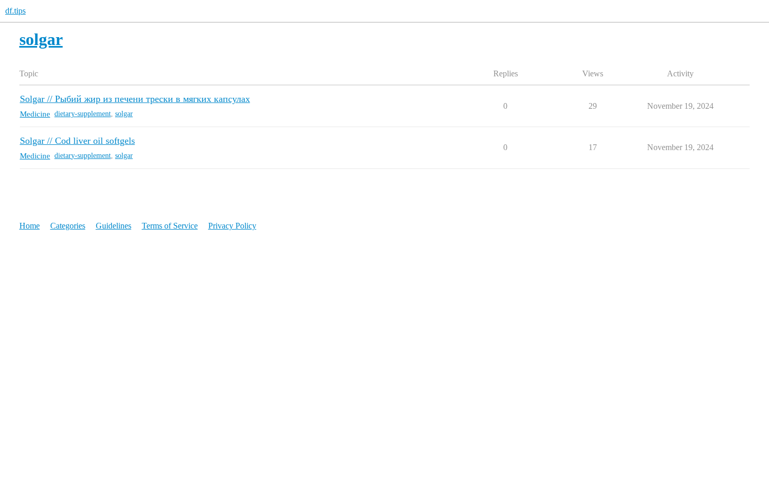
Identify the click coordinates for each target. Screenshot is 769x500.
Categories (67, 225)
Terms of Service (170, 225)
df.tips (15, 10)
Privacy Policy (232, 225)
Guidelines (113, 225)
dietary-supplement (82, 114)
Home (29, 225)
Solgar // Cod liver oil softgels (77, 140)
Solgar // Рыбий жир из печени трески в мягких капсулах (135, 99)
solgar (124, 114)
